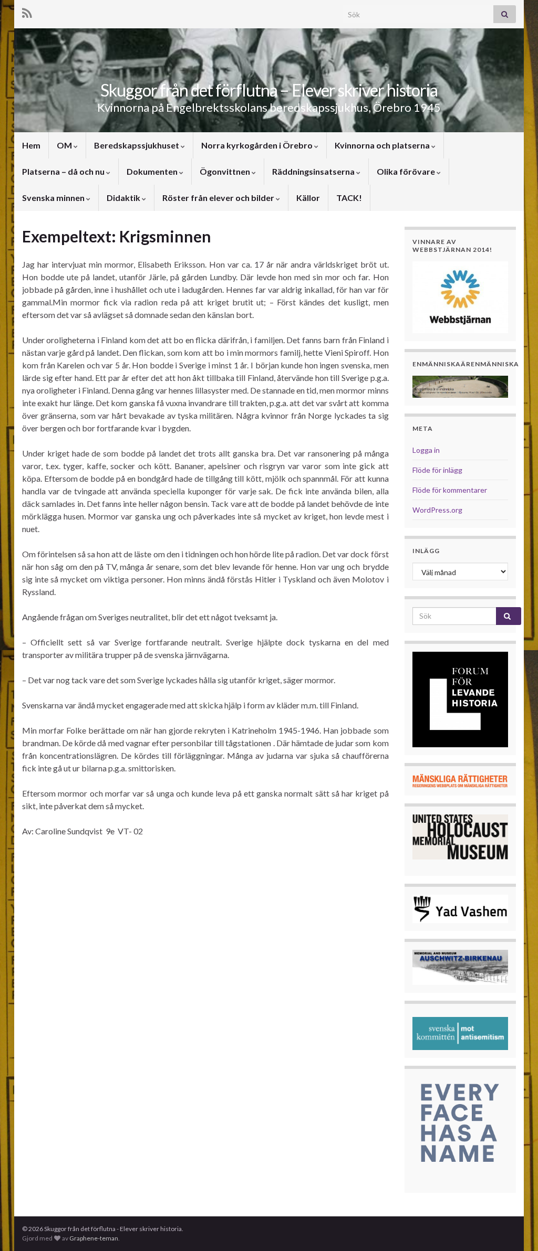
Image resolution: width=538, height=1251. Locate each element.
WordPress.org (437, 509)
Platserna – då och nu (64, 171)
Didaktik (124, 198)
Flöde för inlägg (437, 469)
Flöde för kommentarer (449, 489)
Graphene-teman (93, 1238)
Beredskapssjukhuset (137, 145)
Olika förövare (407, 171)
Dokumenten (153, 171)
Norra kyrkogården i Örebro (257, 145)
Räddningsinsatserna (314, 171)
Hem (31, 145)
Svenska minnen (54, 198)
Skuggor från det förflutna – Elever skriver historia (269, 90)
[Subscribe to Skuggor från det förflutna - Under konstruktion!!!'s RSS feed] (27, 11)
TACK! (349, 198)
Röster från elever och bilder (219, 198)
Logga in (426, 450)
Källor (308, 198)
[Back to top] (514, 1227)
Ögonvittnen (226, 171)
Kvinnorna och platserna (383, 145)
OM (65, 145)
